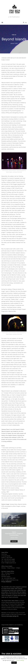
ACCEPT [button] (14, 662)
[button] (26, 22)
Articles (11, 515)
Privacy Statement (6, 581)
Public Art (14, 34)
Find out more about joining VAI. (10, 616)
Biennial (16, 515)
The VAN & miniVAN (11, 654)
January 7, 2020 (14, 43)
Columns (14, 532)
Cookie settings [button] (20, 660)
